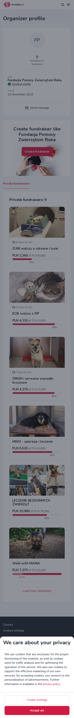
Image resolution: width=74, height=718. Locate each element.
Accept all (37, 710)
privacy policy (51, 684)
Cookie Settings (37, 700)
